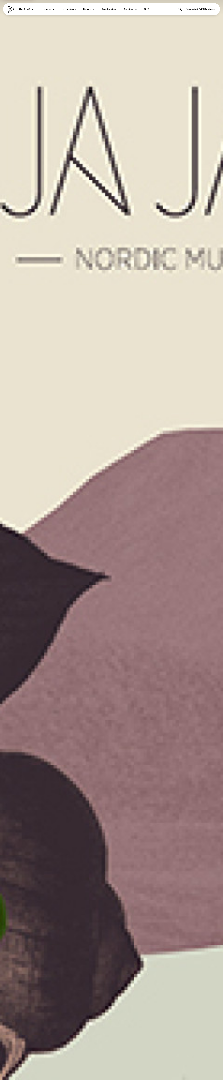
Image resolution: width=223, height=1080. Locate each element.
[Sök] (180, 9)
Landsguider (109, 9)
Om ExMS (24, 9)
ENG (146, 9)
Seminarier (130, 9)
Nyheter (46, 9)
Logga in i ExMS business (200, 9)
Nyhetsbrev (69, 9)
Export (87, 9)
